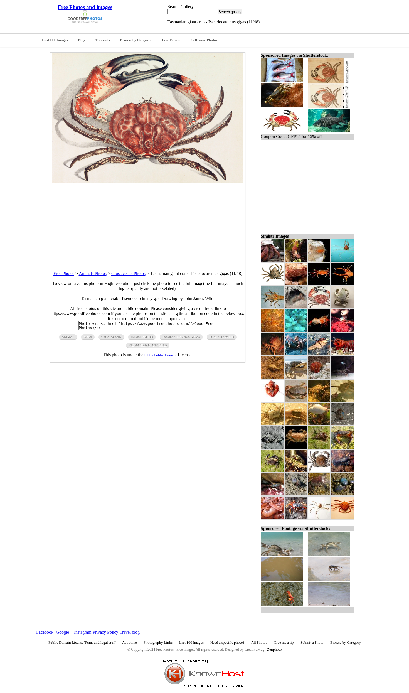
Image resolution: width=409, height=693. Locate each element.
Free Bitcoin (171, 40)
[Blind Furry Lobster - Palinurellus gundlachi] (296, 306)
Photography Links (158, 643)
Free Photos (63, 273)
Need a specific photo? (227, 643)
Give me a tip (284, 643)
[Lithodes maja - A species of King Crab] (296, 353)
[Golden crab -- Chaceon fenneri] (272, 353)
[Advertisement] (147, 222)
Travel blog (130, 632)
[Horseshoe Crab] (342, 400)
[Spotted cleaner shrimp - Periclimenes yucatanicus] (296, 330)
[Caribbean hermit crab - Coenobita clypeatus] (272, 260)
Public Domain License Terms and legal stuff (81, 643)
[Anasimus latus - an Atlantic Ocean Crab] (319, 517)
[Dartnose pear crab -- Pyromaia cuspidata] (342, 260)
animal (68, 336)
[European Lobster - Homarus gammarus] (342, 470)
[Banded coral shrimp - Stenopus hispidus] (272, 330)
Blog (81, 40)
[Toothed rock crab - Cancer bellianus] (296, 447)
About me (129, 643)
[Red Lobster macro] (272, 400)
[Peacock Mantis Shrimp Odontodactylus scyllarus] (342, 353)
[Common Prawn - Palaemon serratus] (272, 494)
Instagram (82, 632)
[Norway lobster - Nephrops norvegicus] (272, 517)
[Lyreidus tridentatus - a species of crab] (342, 306)
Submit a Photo (312, 643)
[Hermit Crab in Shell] (319, 377)
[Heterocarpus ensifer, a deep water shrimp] (319, 330)
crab (88, 336)
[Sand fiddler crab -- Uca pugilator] (296, 494)
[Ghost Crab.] (272, 423)
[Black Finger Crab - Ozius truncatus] (319, 494)
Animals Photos (93, 273)
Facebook (44, 632)
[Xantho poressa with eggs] (272, 470)
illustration (142, 336)
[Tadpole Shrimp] (272, 377)
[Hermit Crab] (319, 423)
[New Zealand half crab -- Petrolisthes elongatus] (342, 494)
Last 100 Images (55, 40)
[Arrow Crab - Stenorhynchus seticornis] (342, 330)
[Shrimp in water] (296, 260)
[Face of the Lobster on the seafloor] (296, 470)
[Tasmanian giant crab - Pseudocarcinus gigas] (319, 306)
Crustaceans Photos (128, 273)
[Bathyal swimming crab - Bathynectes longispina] (319, 283)
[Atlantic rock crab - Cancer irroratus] (296, 283)
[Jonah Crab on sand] (296, 400)
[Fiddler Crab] (296, 423)
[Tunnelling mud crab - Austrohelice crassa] (272, 447)
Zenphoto (274, 650)
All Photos (259, 643)
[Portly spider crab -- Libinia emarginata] (272, 283)
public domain (222, 336)
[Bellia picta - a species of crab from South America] (319, 470)
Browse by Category (136, 40)
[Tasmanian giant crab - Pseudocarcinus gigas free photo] (147, 181)
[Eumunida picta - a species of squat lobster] (342, 283)
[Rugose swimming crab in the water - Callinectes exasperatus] (342, 423)
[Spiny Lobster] (342, 377)
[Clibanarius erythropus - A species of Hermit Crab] (319, 447)
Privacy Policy (105, 632)
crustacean (111, 336)
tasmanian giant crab (148, 345)
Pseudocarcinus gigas (181, 336)
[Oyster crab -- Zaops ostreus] (319, 260)
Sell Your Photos (204, 40)
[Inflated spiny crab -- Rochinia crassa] (342, 517)
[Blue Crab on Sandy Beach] (296, 377)
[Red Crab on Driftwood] (319, 353)
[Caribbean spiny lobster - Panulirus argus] (272, 306)
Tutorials (102, 40)
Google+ (64, 632)
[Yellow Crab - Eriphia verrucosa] (342, 447)
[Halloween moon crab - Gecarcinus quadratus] (296, 517)
